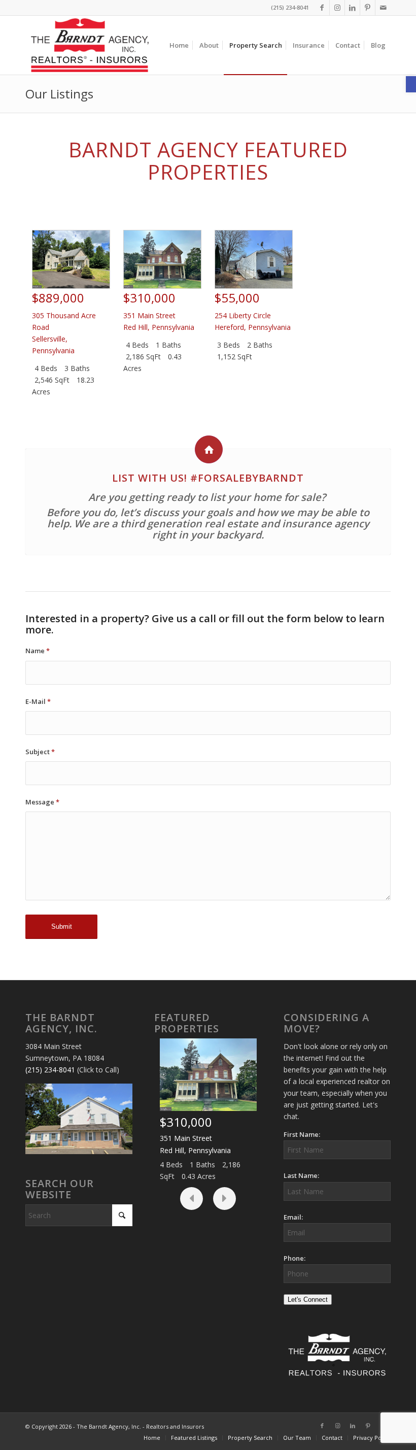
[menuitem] (179, 45)
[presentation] (191, 1198)
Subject (40, 751)
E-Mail (38, 701)
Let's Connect (308, 1299)
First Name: (302, 1134)
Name (37, 650)
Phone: (294, 1258)
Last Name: (301, 1175)
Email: (293, 1217)
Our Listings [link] (59, 93)
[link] (411, 84)
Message (42, 801)
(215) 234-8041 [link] (50, 1069)
